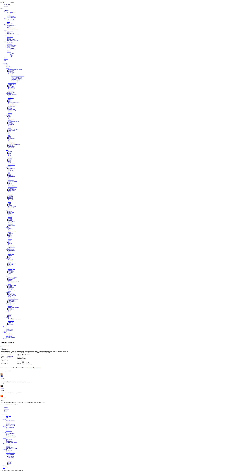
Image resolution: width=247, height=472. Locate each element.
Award (5, 11)
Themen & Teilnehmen (11, 12)
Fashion (9, 120)
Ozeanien (10, 205)
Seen (9, 135)
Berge (9, 133)
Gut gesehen (10, 272)
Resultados (9, 38)
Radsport (10, 214)
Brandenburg (11, 98)
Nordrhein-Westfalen (12, 105)
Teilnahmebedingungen (11, 16)
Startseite (2, 404)
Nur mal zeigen (11, 318)
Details (9, 160)
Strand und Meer (11, 138)
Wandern (10, 220)
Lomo (9, 252)
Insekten (10, 151)
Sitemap (5, 411)
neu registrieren (38, 367)
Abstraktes (8, 292)
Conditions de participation (12, 29)
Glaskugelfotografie (12, 301)
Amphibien (10, 157)
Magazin (5, 41)
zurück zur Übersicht (5, 345)
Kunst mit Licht (11, 294)
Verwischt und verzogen (13, 299)
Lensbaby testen (11, 92)
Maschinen (10, 233)
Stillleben (7, 241)
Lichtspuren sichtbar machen (16, 79)
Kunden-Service (9, 333)
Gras (9, 172)
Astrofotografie (11, 147)
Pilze (9, 173)
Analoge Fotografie (10, 249)
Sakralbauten (11, 180)
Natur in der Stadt (11, 282)
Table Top (10, 243)
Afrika (9, 202)
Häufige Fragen (9, 336)
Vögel (9, 154)
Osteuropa (10, 195)
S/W (9, 256)
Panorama (8, 258)
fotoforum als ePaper (11, 46)
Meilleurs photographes (11, 27)
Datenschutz (6, 409)
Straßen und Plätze (12, 189)
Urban (7, 276)
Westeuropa (10, 197)
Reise (7, 192)
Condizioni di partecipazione (12, 34)
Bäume (9, 169)
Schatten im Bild (14, 81)
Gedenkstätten (11, 188)
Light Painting (11, 293)
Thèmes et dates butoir (11, 25)
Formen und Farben (12, 295)
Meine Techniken (11, 289)
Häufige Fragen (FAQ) (11, 17)
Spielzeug (10, 235)
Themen (7, 328)
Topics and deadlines (11, 19)
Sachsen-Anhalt (11, 109)
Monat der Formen (12, 83)
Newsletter (9, 50)
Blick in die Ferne (12, 263)
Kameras (10, 237)
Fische (9, 153)
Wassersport (10, 213)
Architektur (8, 178)
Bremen (9, 99)
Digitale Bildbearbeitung (11, 285)
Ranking (8, 22)
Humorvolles (11, 271)
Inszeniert (10, 125)
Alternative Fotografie (10, 303)
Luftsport (10, 218)
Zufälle (9, 273)
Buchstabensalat (11, 72)
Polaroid (10, 255)
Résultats (8, 26)
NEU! (7, 64)
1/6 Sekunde (10, 71)
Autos (9, 229)
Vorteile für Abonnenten (11, 45)
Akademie (6, 59)
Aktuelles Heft (10, 42)
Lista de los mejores (11, 39)
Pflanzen (10, 314)
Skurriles (10, 239)
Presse (11, 54)
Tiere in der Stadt (11, 163)
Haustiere (10, 158)
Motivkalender (11, 91)
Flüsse (9, 136)
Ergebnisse (9, 14)
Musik (9, 128)
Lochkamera (10, 304)
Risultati (8, 32)
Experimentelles (11, 130)
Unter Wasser (8, 311)
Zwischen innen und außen (16, 78)
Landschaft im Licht (12, 143)
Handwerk (10, 126)
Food (9, 242)
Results (8, 20)
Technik (7, 227)
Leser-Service (12, 48)
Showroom (8, 65)
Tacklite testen (11, 86)
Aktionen (7, 68)
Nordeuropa (10, 194)
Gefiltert (10, 308)
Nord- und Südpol (12, 206)
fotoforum (9, 52)
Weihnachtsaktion (11, 90)
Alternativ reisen (11, 207)
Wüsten (9, 137)
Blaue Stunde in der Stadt (13, 281)
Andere (9, 131)
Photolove (10, 85)
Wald (9, 139)
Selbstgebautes (11, 321)
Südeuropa (10, 196)
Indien (9, 204)
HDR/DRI (10, 288)
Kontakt (11, 55)
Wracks (9, 315)
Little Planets (11, 264)
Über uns (12, 53)
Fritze (2, 376)
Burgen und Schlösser (12, 181)
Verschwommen (11, 297)
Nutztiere (10, 159)
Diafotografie (11, 254)
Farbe (9, 251)
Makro (9, 161)
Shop (5, 60)
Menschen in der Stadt (12, 277)
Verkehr (9, 280)
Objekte (9, 244)
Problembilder (11, 287)
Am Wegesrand (11, 168)
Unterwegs (10, 123)
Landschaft (8, 132)
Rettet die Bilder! (11, 250)
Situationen (10, 270)
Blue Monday (11, 70)
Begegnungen (11, 124)
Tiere (7, 150)
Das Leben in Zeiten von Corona (15, 69)
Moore (9, 140)
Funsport (10, 217)
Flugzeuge (10, 228)
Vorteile (4, 338)
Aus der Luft (10, 145)
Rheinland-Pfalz (11, 106)
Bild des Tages (9, 66)
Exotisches (10, 175)
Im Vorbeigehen (11, 269)
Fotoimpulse (10, 74)
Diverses (7, 317)
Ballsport (10, 211)
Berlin (9, 96)
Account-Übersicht (9, 334)
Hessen (9, 101)
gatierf (2, 348)
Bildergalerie (5, 63)
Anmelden (6, 6)
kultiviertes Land (11, 142)
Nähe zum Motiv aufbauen (16, 77)
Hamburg (10, 100)
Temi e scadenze (10, 31)
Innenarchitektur (11, 185)
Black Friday (11, 73)
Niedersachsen (11, 103)
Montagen (10, 286)
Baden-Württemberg (12, 94)
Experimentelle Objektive (13, 307)
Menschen (8, 115)
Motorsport (10, 215)
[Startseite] (2, 8)
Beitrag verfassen (9, 329)
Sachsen (10, 108)
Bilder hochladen (7, 4)
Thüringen (10, 111)
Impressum (6, 407)
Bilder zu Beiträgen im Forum (14, 319)
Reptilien (10, 155)
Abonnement (9, 44)
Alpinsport (10, 219)
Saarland (10, 107)
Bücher (5, 57)
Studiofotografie (11, 118)
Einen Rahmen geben (15, 80)
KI (6, 325)
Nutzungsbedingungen (10, 337)
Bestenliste (9, 15)
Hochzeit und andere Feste (13, 121)
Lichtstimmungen (11, 278)
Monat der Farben (12, 84)
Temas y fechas (10, 37)
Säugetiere (10, 152)
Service (8, 47)
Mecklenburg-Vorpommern (13, 102)
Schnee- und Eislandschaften (14, 144)
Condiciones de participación (12, 40)
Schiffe (9, 232)
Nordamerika (11, 199)
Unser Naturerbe (9, 93)
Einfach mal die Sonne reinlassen (17, 76)
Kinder (9, 117)
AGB (11, 56)
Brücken (10, 184)
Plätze (9, 262)
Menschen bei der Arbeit (13, 129)
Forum (4, 326)
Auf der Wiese (11, 170)
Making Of (10, 322)
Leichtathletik (11, 212)
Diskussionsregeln (9, 330)
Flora (7, 167)
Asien (9, 203)
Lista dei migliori (10, 33)
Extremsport (10, 224)
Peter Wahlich (3, 397)
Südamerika (10, 200)
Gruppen (10, 122)
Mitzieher (10, 222)
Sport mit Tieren (11, 221)
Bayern (9, 95)
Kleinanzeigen (13, 49)
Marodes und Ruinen (12, 187)
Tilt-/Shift (10, 306)
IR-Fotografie (11, 309)
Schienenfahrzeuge (12, 230)
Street (7, 266)
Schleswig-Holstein (12, 110)
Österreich (10, 113)
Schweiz (10, 114)
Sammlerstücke (11, 245)
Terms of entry (10, 23)
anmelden (30, 367)
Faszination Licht (11, 88)
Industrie (10, 183)
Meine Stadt (10, 279)
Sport (7, 210)
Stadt (9, 182)
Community (6, 10)
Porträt (9, 116)
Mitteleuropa (10, 198)
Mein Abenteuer (11, 87)
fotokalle (2, 388)
